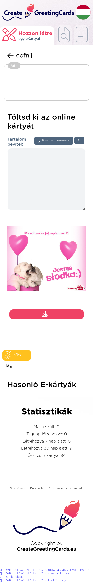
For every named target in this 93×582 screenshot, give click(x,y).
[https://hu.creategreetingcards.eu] (38, 12)
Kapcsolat (37, 488)
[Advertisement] (46, 82)
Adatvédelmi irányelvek (65, 488)
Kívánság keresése (55, 140)
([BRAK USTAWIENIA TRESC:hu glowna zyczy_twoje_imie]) (44, 569)
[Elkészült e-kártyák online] (81, 35)
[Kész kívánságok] (64, 35)
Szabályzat (18, 488)
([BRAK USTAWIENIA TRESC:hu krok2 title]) (33, 580)
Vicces (20, 355)
